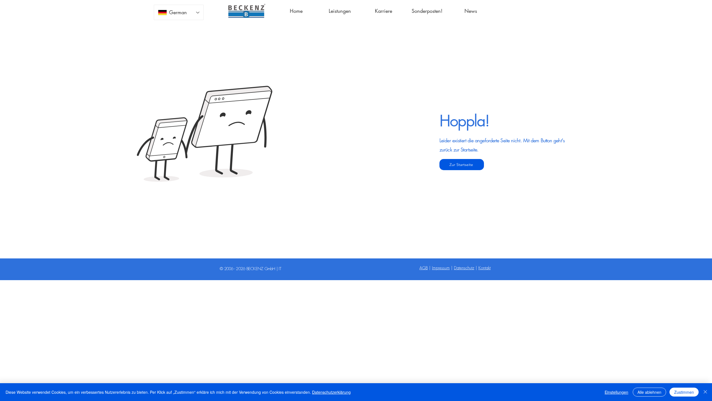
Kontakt (484, 268)
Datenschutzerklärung (331, 392)
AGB (423, 268)
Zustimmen (684, 392)
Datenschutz (464, 268)
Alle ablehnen (649, 392)
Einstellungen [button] (616, 392)
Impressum (441, 268)
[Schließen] (705, 392)
